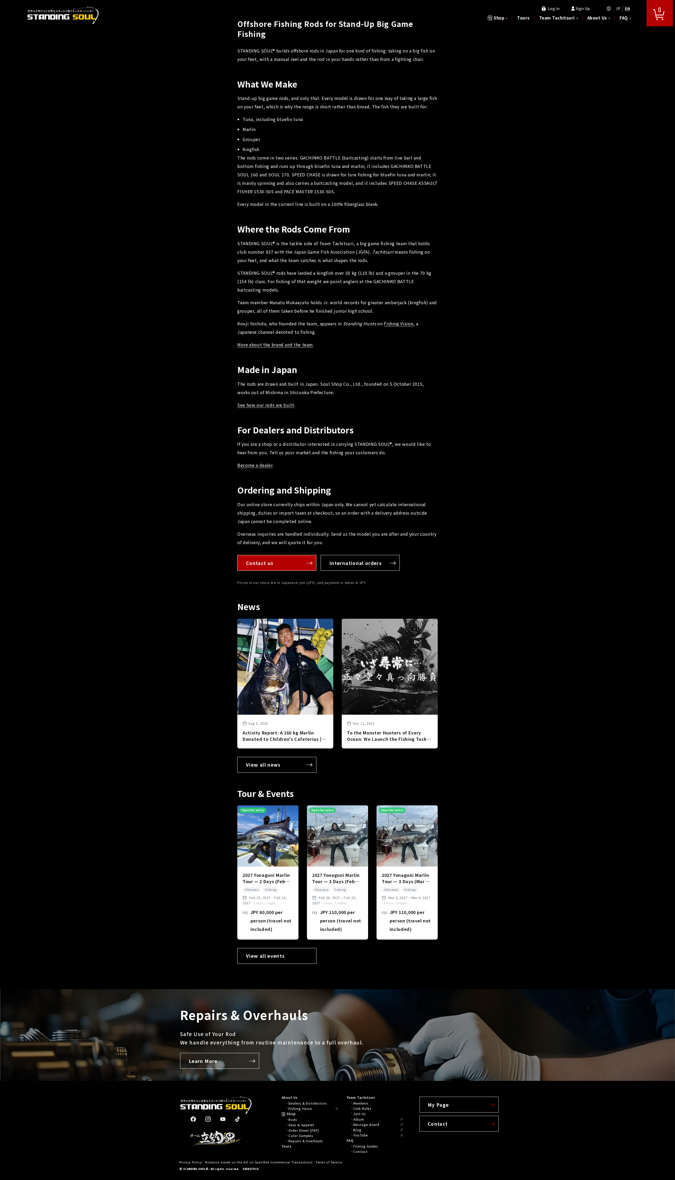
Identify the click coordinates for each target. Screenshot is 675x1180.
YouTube (360, 1135)
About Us (597, 18)
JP (618, 8)
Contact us (260, 563)
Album (358, 1119)
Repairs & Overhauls (305, 1141)
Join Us (359, 1114)
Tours (523, 18)
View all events (265, 955)
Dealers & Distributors (307, 1103)
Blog (357, 1130)
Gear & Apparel (301, 1125)
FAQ (624, 18)
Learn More (203, 1061)
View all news (263, 764)
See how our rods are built (265, 405)
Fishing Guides (365, 1146)
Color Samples (300, 1136)
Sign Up (583, 8)
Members (360, 1103)
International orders (355, 563)
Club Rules (362, 1108)
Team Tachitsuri (557, 18)
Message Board (366, 1125)
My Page (438, 1104)
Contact (360, 1151)
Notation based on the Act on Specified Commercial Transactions (258, 1162)
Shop (499, 18)
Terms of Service (329, 1162)
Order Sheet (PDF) (303, 1130)
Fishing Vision (398, 323)
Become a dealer (255, 465)
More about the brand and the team (275, 344)
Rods (292, 1120)
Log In (554, 8)
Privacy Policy (190, 1162)
